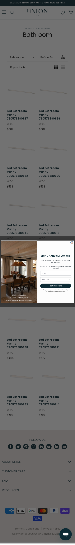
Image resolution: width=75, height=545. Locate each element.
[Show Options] (69, 279)
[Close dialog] (71, 242)
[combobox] (55, 279)
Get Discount (55, 286)
